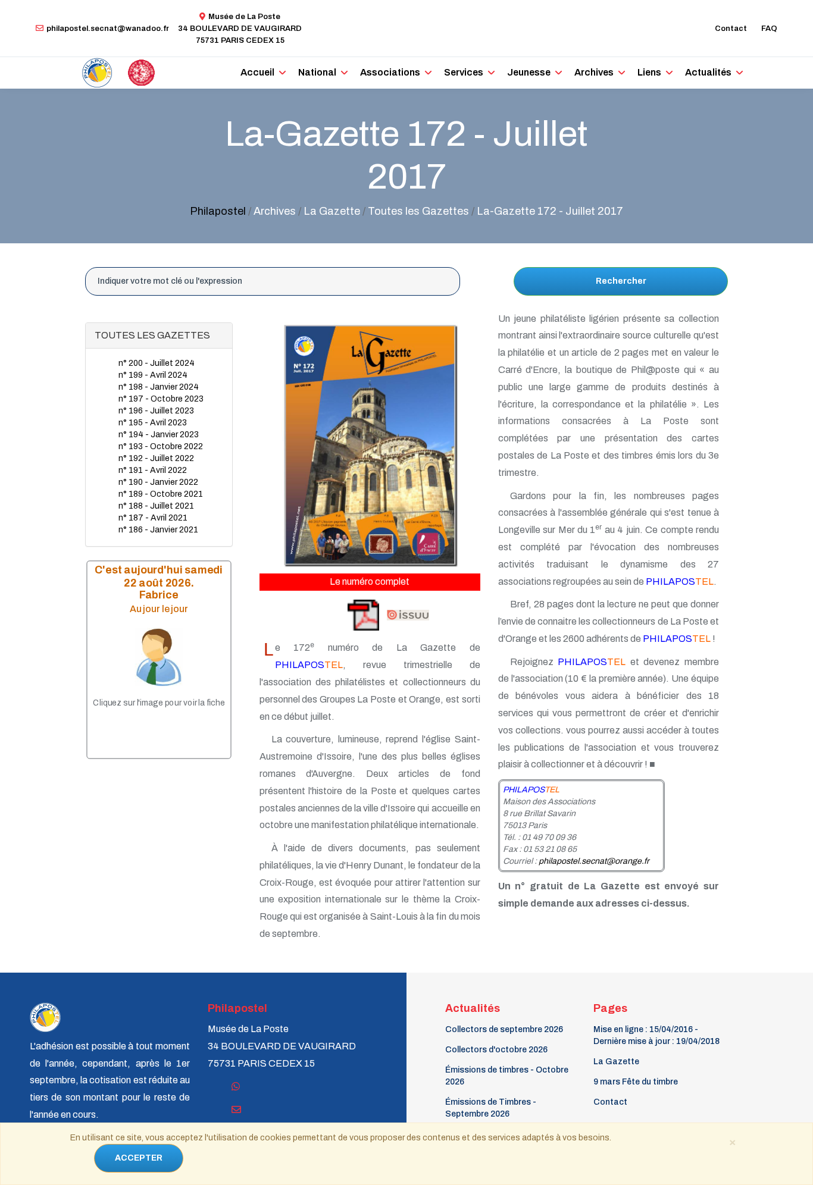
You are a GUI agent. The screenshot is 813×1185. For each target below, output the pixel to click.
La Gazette (616, 1061)
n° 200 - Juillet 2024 (156, 363)
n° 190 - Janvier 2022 (158, 482)
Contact (731, 28)
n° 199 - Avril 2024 (152, 375)
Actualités (708, 72)
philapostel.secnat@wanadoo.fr (107, 28)
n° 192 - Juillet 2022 (156, 458)
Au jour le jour (159, 609)
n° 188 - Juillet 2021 (156, 505)
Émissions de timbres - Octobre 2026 (506, 1075)
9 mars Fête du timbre (635, 1081)
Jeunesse (529, 72)
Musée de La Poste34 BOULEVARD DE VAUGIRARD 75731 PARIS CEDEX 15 (240, 28)
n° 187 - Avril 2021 (152, 517)
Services (463, 72)
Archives (594, 72)
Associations (390, 72)
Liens (649, 72)
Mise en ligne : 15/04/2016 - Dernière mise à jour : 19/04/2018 (656, 1035)
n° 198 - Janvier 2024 (158, 387)
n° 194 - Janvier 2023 (158, 434)
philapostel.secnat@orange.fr (594, 861)
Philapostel (218, 211)
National (317, 72)
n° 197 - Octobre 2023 (161, 398)
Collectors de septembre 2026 (504, 1029)
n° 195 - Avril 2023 (152, 422)
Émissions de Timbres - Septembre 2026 (490, 1108)
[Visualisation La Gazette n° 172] (407, 614)
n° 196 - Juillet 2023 (156, 410)
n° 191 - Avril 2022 (152, 470)
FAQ (769, 28)
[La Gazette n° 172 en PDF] (320, 614)
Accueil (257, 72)
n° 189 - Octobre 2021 (160, 494)
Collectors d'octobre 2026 (496, 1049)
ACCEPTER (138, 1157)
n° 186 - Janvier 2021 (158, 529)
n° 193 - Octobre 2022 (160, 446)
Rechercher (621, 281)
